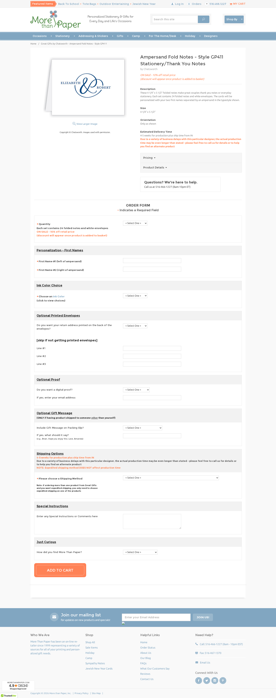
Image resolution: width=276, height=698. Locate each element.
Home (33, 43)
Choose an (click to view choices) (51, 298)
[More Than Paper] (55, 20)
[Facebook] (198, 680)
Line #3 (41, 363)
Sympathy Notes (95, 663)
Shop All (90, 642)
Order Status (147, 647)
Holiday (190, 36)
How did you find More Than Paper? (59, 552)
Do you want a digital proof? (54, 389)
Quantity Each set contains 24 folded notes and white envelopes (72, 229)
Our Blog (145, 658)
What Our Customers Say (155, 668)
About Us (145, 652)
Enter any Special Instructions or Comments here (67, 516)
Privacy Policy (81, 693)
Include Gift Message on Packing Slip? (60, 427)
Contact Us (146, 679)
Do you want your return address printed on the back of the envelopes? (74, 327)
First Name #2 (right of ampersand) (61, 269)
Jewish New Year (144, 4)
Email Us (205, 662)
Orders (196, 4)
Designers (210, 36)
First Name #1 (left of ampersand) (60, 261)
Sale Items (91, 647)
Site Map (96, 693)
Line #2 (41, 356)
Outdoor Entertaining (114, 4)
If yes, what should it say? (60, 437)
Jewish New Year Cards (98, 668)
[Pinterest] (222, 680)
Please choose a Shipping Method (60, 478)
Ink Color (59, 296)
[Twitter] (206, 680)
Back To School (68, 4)
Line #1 (41, 348)
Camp (136, 36)
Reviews (145, 673)
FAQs (143, 663)
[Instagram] (214, 680)
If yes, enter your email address (56, 397)
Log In (179, 4)
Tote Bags (89, 4)
